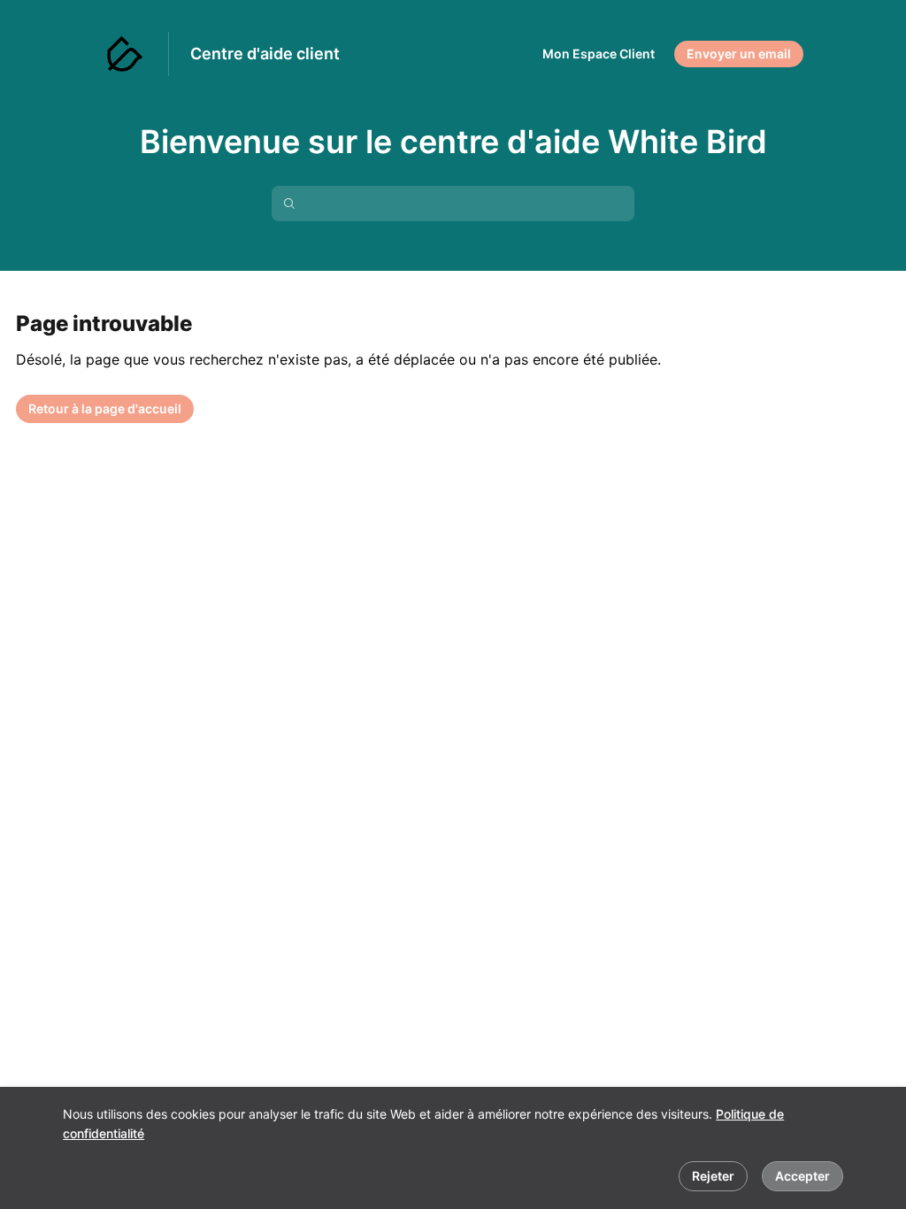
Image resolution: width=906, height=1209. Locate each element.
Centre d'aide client (265, 53)
